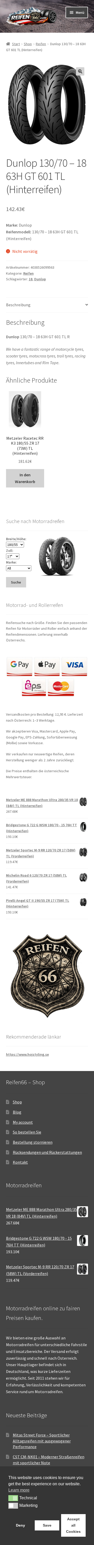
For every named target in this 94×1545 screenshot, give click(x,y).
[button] (80, 71)
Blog (17, 1112)
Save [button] (47, 1525)
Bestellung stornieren (32, 1142)
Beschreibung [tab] (18, 304)
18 (30, 279)
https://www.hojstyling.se (27, 1054)
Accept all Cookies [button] (73, 1525)
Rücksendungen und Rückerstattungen (47, 1152)
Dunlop (40, 279)
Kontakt (20, 1162)
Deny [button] (20, 1525)
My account (23, 1122)
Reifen (41, 44)
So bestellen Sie (27, 1132)
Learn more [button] (19, 1490)
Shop (28, 44)
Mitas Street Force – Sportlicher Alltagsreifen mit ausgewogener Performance (42, 1440)
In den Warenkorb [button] (25, 478)
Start (16, 44)
